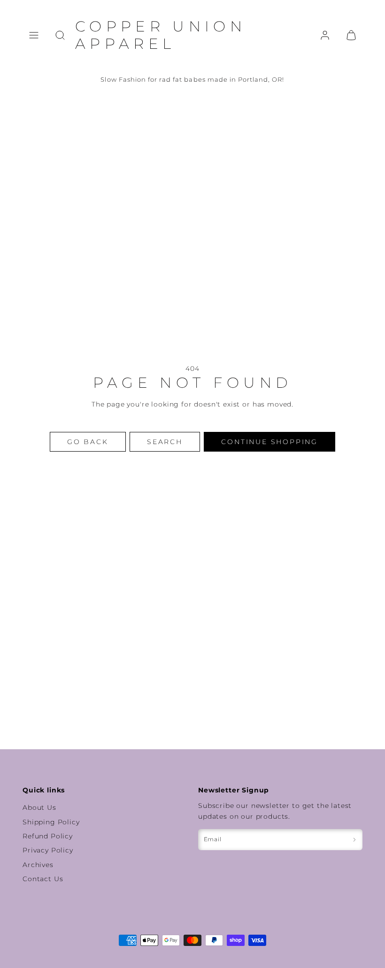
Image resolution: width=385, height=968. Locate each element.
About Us (39, 807)
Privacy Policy (48, 850)
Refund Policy (48, 836)
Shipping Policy (51, 822)
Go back (87, 442)
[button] (34, 35)
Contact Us (43, 879)
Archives (38, 864)
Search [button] (165, 442)
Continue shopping (269, 442)
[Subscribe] (354, 839)
